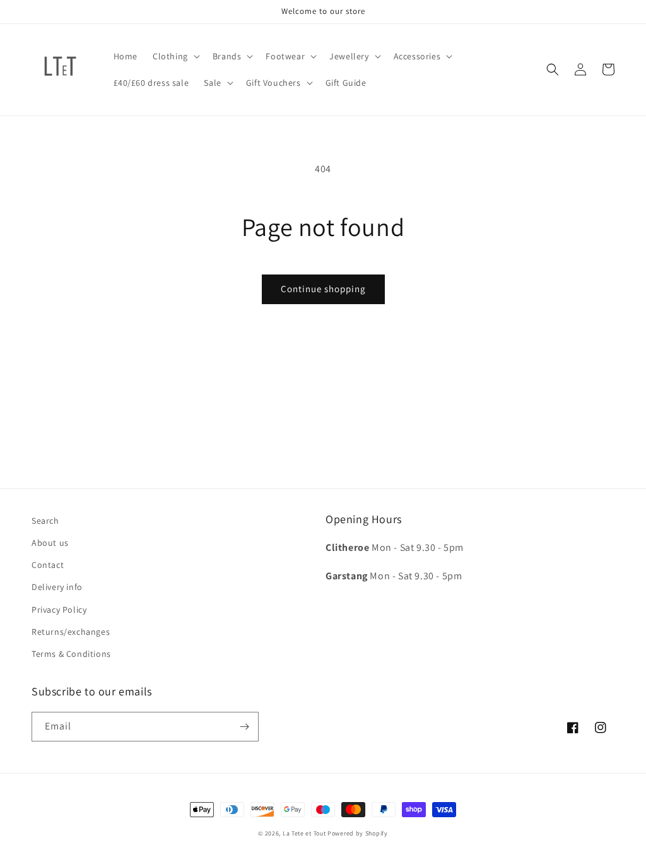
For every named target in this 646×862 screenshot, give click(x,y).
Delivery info (57, 587)
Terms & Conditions (71, 653)
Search (45, 520)
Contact (48, 564)
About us (50, 542)
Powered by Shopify (357, 833)
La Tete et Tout (304, 833)
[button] (175, 56)
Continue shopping (323, 289)
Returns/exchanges (71, 631)
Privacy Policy (59, 609)
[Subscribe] (244, 726)
